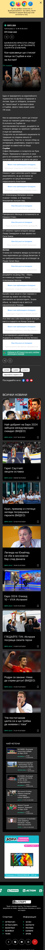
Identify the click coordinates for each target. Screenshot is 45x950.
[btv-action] (24, 890)
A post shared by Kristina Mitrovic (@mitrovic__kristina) (23, 209)
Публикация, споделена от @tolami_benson (21, 314)
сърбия (15, 370)
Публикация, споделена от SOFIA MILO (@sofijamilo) (23, 168)
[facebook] (8, 942)
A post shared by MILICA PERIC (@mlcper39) (21, 226)
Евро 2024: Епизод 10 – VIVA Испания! (15, 598)
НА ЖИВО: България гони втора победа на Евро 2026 (25, 751)
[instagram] (28, 942)
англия (6, 370)
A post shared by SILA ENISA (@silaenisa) (21, 245)
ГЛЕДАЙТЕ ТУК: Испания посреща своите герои (19, 638)
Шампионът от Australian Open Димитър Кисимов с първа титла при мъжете (26, 822)
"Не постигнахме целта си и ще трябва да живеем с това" (17, 721)
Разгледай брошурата (23, 839)
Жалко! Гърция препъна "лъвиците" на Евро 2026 (25, 807)
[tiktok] (15, 942)
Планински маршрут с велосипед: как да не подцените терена (25, 764)
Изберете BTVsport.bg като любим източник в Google (23, 353)
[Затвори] (40, 2)
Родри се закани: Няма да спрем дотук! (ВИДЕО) (19, 679)
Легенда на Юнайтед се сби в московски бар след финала (16, 556)
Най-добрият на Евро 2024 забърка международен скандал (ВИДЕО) (21, 428)
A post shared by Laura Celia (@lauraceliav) (21, 270)
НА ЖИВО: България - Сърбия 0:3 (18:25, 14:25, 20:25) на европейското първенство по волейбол (27, 779)
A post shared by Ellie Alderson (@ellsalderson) (21, 347)
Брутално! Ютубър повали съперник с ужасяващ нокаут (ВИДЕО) (25, 794)
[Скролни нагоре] (35, 942)
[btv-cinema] (8, 890)
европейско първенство (13, 374)
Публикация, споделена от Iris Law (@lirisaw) (22, 289)
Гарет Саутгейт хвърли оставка (14, 470)
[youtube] (22, 942)
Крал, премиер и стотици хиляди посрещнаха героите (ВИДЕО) (19, 512)
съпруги (25, 370)
